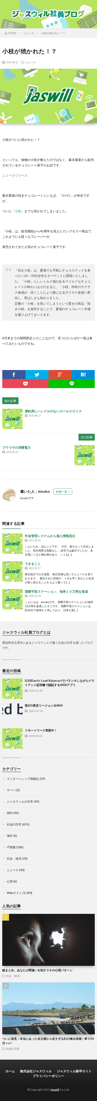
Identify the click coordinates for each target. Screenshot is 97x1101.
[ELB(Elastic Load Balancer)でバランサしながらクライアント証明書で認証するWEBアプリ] (12, 689)
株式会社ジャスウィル (36, 1071)
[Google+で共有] (60, 374)
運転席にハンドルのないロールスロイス (53, 411)
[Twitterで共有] (37, 374)
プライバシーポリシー (48, 1076)
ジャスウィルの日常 (20, 801)
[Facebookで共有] (13, 374)
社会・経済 (14, 858)
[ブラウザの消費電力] (84, 455)
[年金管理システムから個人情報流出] (12, 543)
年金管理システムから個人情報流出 (50, 536)
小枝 (18, 211)
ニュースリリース (15, 175)
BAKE (66, 195)
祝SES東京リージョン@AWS (44, 705)
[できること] (12, 571)
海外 (10, 835)
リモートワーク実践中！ (41, 730)
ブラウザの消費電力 (16, 447)
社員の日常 (14, 824)
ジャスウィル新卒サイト (74, 1071)
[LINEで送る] (71, 383)
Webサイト (14, 893)
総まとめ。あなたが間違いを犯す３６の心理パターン (37, 970)
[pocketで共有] (25, 383)
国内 (10, 813)
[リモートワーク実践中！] (12, 738)
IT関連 (11, 847)
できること (33, 564)
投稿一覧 (61, 491)
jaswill (55, 1089)
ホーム (10, 1071)
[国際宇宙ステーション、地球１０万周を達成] (12, 599)
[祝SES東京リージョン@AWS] (12, 713)
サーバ (11, 790)
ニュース (30, 62)
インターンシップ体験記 (23, 778)
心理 (10, 881)
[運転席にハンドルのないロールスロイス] (12, 419)
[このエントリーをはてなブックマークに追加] (83, 374)
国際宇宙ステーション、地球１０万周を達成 (56, 591)
